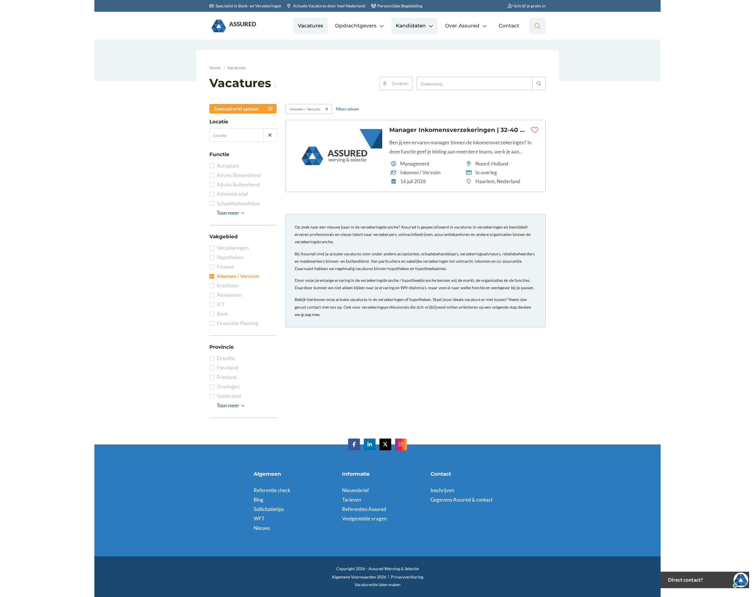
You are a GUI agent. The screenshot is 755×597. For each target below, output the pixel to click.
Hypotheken (230, 257)
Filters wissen (347, 109)
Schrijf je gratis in (529, 5)
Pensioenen (229, 295)
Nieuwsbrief (355, 490)
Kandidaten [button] (411, 26)
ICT (221, 304)
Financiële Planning (237, 323)
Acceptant (228, 166)
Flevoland (227, 368)
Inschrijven (442, 490)
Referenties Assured (364, 509)
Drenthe (226, 358)
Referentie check (272, 490)
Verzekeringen (233, 248)
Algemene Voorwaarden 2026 (359, 576)
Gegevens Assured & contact (462, 500)
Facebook (354, 444)
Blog (258, 500)
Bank (222, 314)
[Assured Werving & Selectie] (233, 26)
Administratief (232, 194)
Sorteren (400, 83)
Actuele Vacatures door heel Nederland (328, 5)
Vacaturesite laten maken (377, 584)
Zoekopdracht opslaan (236, 108)
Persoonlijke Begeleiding (399, 5)
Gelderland (229, 396)
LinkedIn (370, 444)
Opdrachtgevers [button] (356, 26)
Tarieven (351, 500)
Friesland (227, 377)
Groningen (228, 386)
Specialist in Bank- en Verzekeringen (248, 5)
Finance (225, 267)
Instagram (401, 444)
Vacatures (310, 26)
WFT (259, 518)
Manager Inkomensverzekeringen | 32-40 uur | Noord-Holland (459, 129)
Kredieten (228, 285)
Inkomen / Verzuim (238, 276)
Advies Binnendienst (239, 175)
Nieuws (262, 528)
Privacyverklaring (407, 576)
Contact (509, 26)
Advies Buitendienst (238, 184)
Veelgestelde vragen (364, 518)
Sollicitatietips (269, 509)
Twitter (385, 444)
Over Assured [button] (462, 26)
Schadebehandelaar (238, 203)
